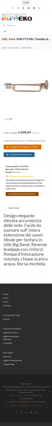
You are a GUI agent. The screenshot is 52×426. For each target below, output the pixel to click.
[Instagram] (18, 8)
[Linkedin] (23, 8)
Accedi (26, 2)
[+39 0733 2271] (39, 8)
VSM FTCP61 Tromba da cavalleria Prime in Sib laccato (28, 48)
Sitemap (13, 405)
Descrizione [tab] (14, 208)
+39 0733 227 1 (19, 395)
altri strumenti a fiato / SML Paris (14, 48)
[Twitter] (28, 8)
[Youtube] (34, 8)
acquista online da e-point (23, 147)
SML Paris (8, 39)
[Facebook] (12, 8)
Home (4, 48)
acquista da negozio (20, 155)
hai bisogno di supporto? (22, 194)
